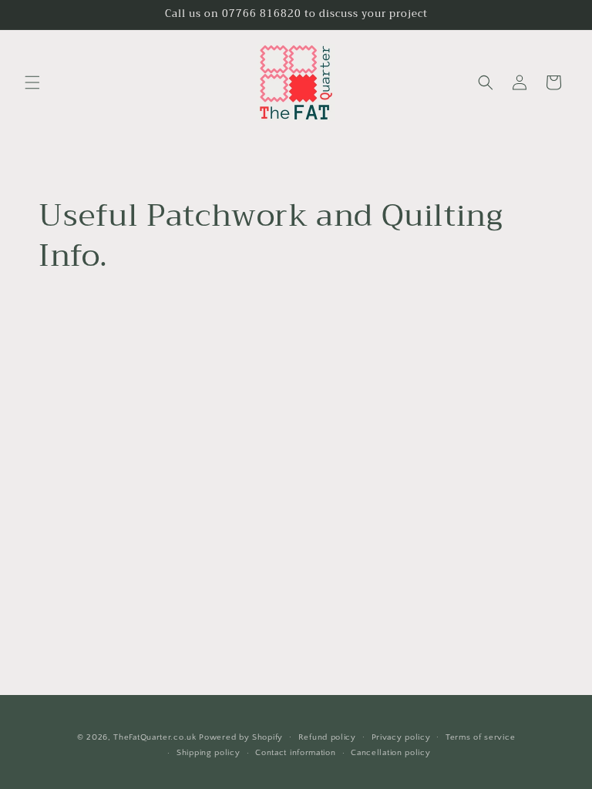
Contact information (295, 752)
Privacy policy (401, 737)
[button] (32, 82)
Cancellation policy (390, 752)
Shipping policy (208, 752)
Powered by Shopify (241, 737)
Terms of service (480, 737)
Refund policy (327, 737)
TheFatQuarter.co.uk (154, 737)
